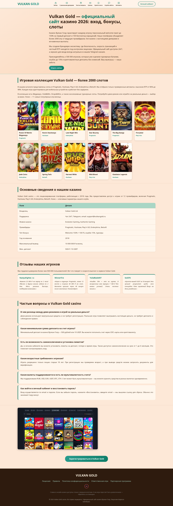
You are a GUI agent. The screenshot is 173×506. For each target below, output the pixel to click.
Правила (56, 481)
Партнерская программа (120, 481)
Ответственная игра (99, 481)
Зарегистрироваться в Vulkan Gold (86, 458)
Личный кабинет (146, 4)
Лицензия (46, 481)
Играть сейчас (56, 68)
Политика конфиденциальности (75, 481)
